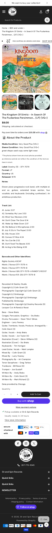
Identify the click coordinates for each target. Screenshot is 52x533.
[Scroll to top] (46, 525)
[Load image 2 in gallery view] (25, 102)
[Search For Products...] (47, 20)
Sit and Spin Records (12, 471)
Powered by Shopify (26, 520)
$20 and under (16, 28)
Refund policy (11, 498)
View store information (15, 420)
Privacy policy (25, 498)
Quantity (6, 389)
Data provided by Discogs (13, 384)
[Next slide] (47, 3)
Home (4, 28)
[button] (4, 11)
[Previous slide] (5, 3)
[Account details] (41, 12)
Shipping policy (17, 502)
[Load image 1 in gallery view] (9, 102)
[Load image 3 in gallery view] (42, 102)
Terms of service (40, 498)
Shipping (6, 126)
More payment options (26, 407)
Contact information (34, 502)
